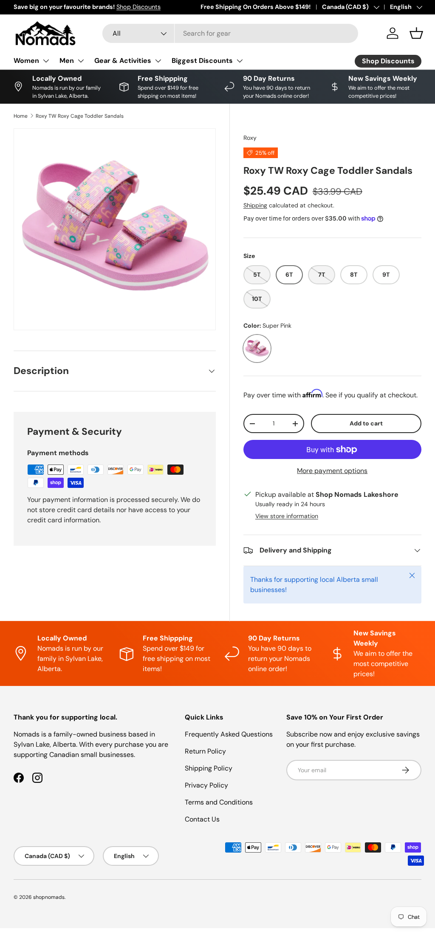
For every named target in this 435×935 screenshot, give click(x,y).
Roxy (250, 138)
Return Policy (205, 751)
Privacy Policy (206, 785)
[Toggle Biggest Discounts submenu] (239, 61)
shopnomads (49, 897)
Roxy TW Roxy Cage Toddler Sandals (80, 116)
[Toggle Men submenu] (81, 61)
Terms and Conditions (219, 802)
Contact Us (202, 819)
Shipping (255, 205)
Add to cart (366, 423)
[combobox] (230, 33)
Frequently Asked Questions (229, 734)
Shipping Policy (208, 768)
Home (21, 116)
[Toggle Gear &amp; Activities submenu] (158, 61)
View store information (286, 516)
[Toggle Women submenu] (46, 61)
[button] (416, 33)
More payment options (332, 470)
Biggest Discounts (202, 60)
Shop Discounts (138, 7)
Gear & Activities (122, 60)
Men (66, 60)
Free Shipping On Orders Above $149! (256, 7)
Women (26, 60)
